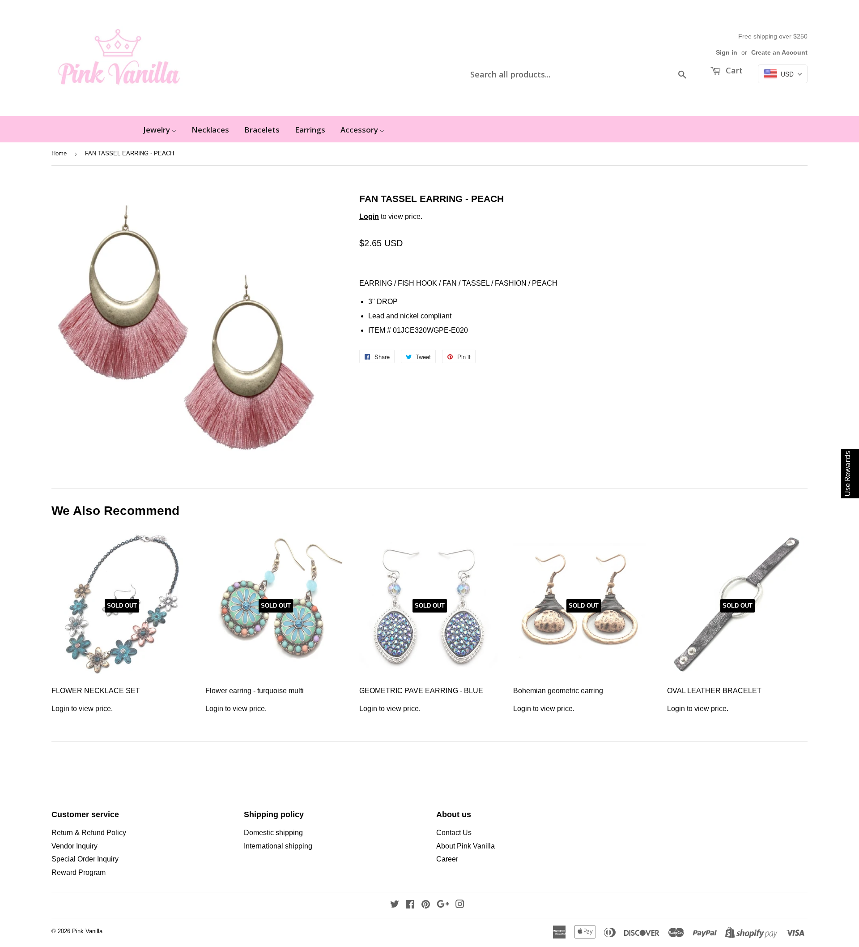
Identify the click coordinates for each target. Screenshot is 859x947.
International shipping (278, 846)
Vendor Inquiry (74, 846)
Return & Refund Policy (88, 832)
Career (447, 859)
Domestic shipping (273, 832)
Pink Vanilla (87, 931)
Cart (733, 70)
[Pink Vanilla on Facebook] (410, 905)
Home (59, 153)
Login (369, 216)
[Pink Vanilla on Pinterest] (425, 905)
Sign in (726, 52)
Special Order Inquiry (85, 859)
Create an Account (779, 52)
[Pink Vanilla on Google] (443, 905)
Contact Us (454, 832)
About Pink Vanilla (465, 846)
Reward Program (78, 872)
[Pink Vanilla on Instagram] (459, 905)
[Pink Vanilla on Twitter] (394, 905)
